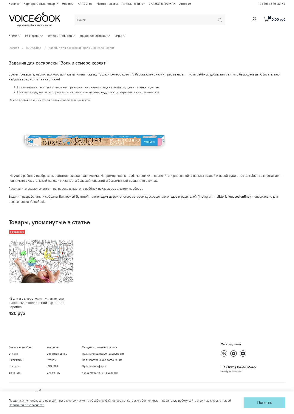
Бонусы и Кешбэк (20, 347)
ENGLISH (52, 366)
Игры (118, 36)
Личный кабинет (133, 4)
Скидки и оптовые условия (99, 347)
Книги (13, 36)
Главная (14, 48)
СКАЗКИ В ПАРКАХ (162, 4)
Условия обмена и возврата (100, 372)
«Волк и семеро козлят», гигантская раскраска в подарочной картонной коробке (37, 302)
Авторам (185, 4)
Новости (68, 4)
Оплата (13, 353)
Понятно (264, 402)
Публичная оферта (94, 366)
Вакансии (15, 372)
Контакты (52, 347)
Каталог (14, 4)
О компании (16, 360)
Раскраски (32, 36)
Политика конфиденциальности (103, 353)
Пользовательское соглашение (102, 360)
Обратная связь (56, 353)
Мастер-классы (107, 4)
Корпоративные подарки (40, 4)
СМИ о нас (53, 372)
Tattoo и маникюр (60, 36)
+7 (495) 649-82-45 (271, 4)
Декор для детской (93, 36)
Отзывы (51, 360)
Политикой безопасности (26, 405)
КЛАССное (85, 4)
